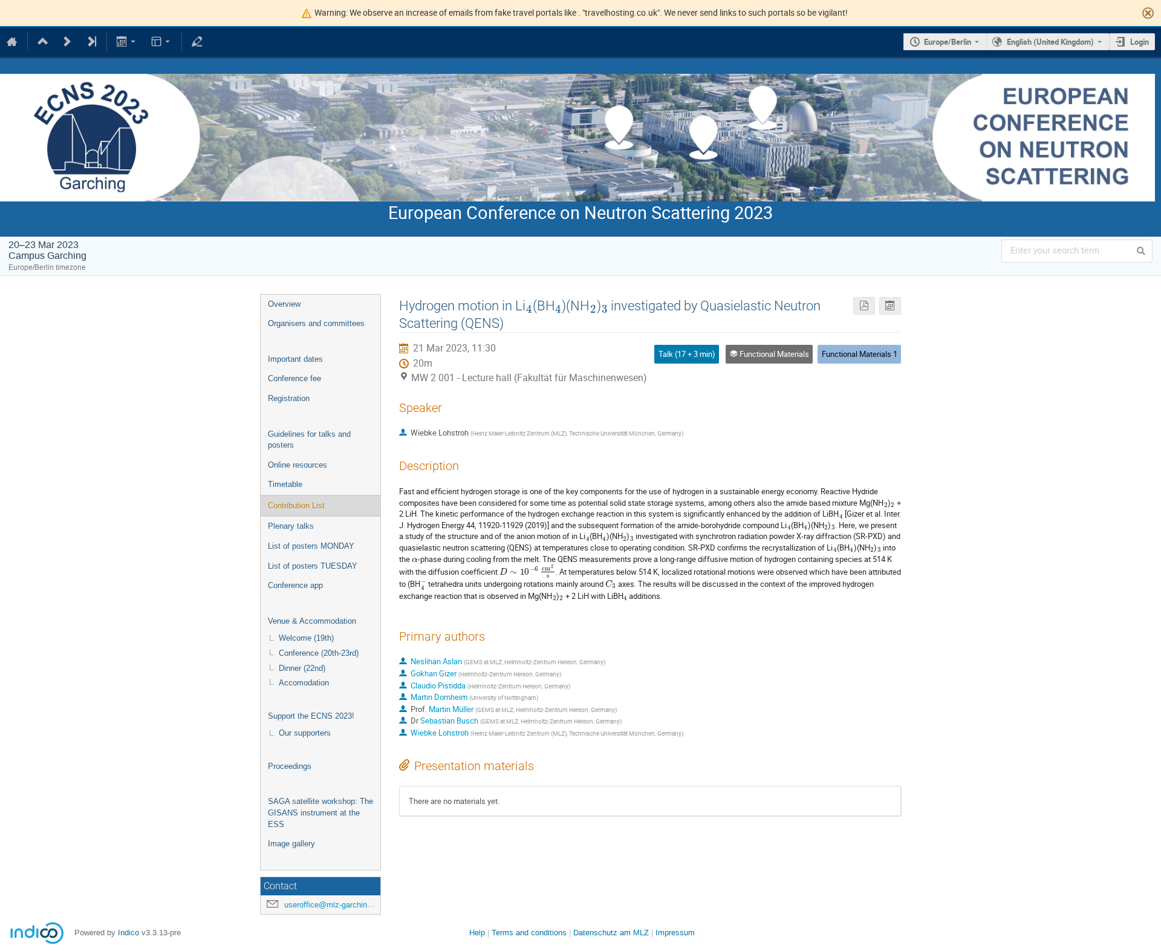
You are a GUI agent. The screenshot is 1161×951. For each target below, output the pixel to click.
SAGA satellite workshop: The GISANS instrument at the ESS (320, 812)
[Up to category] (43, 42)
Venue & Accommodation (312, 621)
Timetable (285, 484)
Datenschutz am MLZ (611, 932)
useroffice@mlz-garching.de (333, 905)
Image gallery (291, 843)
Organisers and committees (316, 323)
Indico (128, 932)
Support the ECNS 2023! (311, 716)
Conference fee (294, 378)
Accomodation (304, 682)
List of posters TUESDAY (312, 565)
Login (1139, 41)
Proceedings (289, 766)
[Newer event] (67, 42)
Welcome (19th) (306, 637)
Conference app (295, 585)
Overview (284, 304)
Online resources (297, 464)
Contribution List (296, 505)
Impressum (675, 932)
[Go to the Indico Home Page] (12, 42)
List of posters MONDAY (311, 546)
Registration (289, 398)
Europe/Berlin (947, 41)
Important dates (295, 359)
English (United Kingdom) (1050, 41)
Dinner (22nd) (302, 668)
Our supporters (305, 732)
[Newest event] (91, 42)
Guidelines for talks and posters (309, 440)
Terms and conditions (529, 932)
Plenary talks (291, 526)
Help (477, 932)
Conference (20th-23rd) (319, 653)
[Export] (127, 42)
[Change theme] (161, 42)
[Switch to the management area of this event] (197, 42)
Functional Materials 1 (859, 353)
